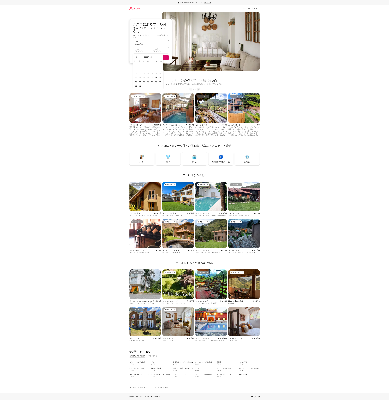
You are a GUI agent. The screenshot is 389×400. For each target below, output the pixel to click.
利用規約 (157, 396)
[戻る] (190, 89)
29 (160, 82)
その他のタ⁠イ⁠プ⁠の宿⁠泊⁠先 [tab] (137, 356)
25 (144, 82)
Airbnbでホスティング (250, 8)
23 (136, 82)
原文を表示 (207, 3)
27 (152, 82)
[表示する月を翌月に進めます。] (159, 57)
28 (156, 82)
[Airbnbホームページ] (134, 8)
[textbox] (141, 51)
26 (148, 82)
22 (160, 78)
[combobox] (150, 44)
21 (156, 78)
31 (140, 86)
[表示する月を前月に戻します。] (136, 57)
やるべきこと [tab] (152, 356)
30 (136, 86)
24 (140, 82)
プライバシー (148, 396)
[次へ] (198, 89)
